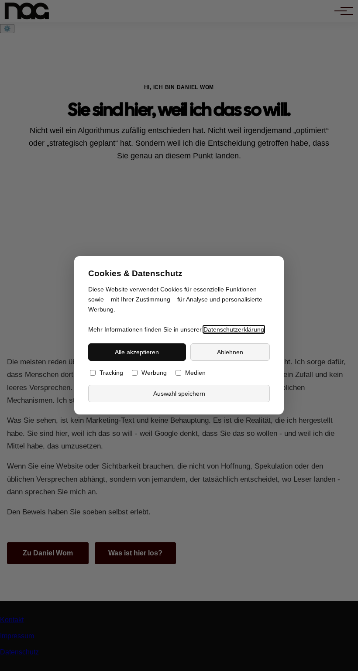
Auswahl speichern (179, 393)
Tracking (111, 373)
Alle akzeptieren (137, 352)
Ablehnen (230, 352)
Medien (195, 373)
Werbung (154, 373)
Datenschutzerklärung (233, 329)
